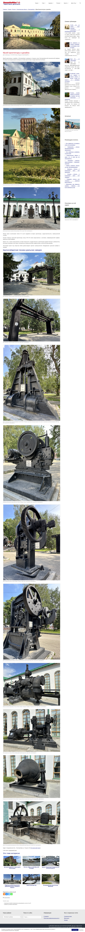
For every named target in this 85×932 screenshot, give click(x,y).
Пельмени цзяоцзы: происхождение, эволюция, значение (72, 162)
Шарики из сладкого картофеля (10, 904)
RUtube (66, 920)
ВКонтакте (66, 918)
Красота (65, 3)
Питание (58, 3)
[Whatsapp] (11, 894)
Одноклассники (68, 916)
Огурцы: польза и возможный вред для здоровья (72, 176)
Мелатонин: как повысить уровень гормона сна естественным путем (72, 186)
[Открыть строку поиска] (80, 3)
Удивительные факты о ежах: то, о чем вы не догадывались (72, 157)
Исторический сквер (35, 848)
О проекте (46, 916)
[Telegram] (9, 894)
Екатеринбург (31, 9)
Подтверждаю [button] (75, 929)
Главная (5, 9)
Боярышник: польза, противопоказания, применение (72, 148)
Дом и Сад (73, 3)
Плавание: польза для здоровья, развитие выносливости (72, 181)
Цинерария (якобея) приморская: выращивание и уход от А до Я (17, 903)
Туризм (36, 3)
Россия (14, 9)
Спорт (43, 3)
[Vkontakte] (7, 894)
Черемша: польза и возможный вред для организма (72, 170)
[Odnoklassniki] (4, 894)
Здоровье (50, 3)
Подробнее (81, 929)
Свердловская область (22, 9)
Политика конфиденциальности (51, 918)
